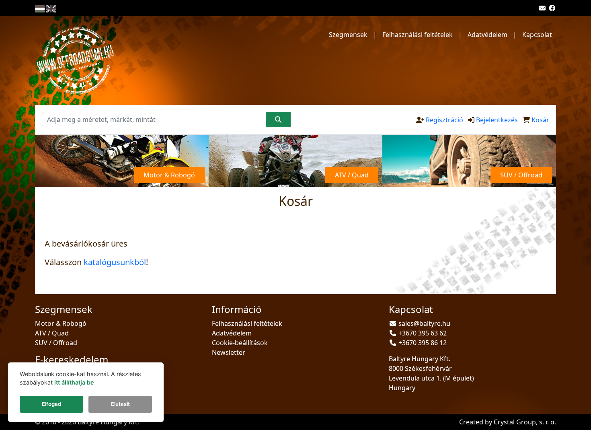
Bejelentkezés (497, 119)
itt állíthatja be (74, 382)
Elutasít (120, 404)
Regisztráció (444, 119)
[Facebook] (552, 8)
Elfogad (51, 404)
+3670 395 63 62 (422, 333)
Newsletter (228, 352)
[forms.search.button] (278, 119)
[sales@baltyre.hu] (542, 8)
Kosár (540, 119)
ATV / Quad (52, 333)
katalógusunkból (115, 262)
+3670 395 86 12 (422, 342)
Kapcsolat (537, 34)
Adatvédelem (487, 34)
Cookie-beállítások (240, 342)
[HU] (40, 8)
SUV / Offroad (56, 342)
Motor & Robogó (60, 323)
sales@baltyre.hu (424, 323)
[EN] (51, 8)
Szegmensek (348, 34)
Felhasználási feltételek (417, 34)
